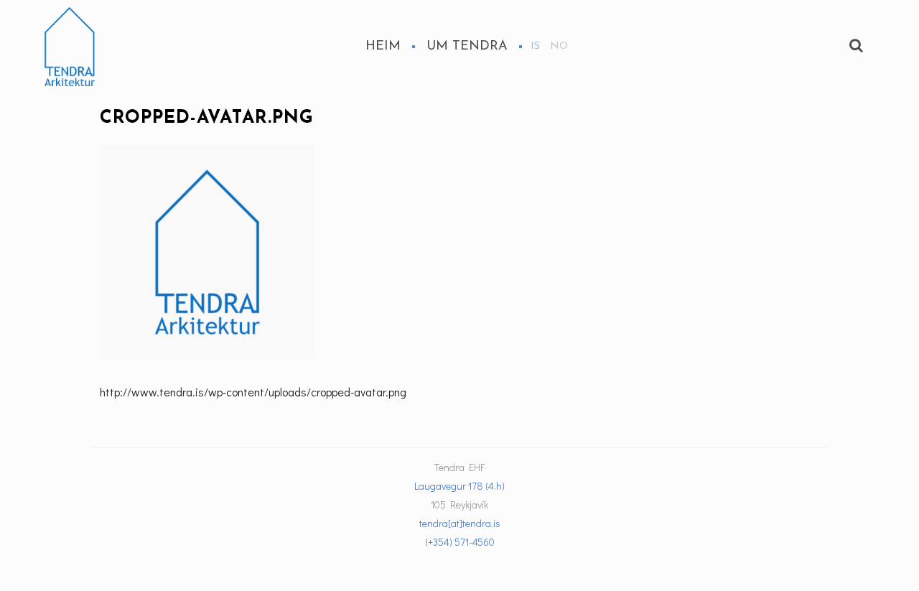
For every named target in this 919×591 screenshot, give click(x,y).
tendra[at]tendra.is (459, 523)
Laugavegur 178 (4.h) (459, 486)
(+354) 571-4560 (460, 542)
